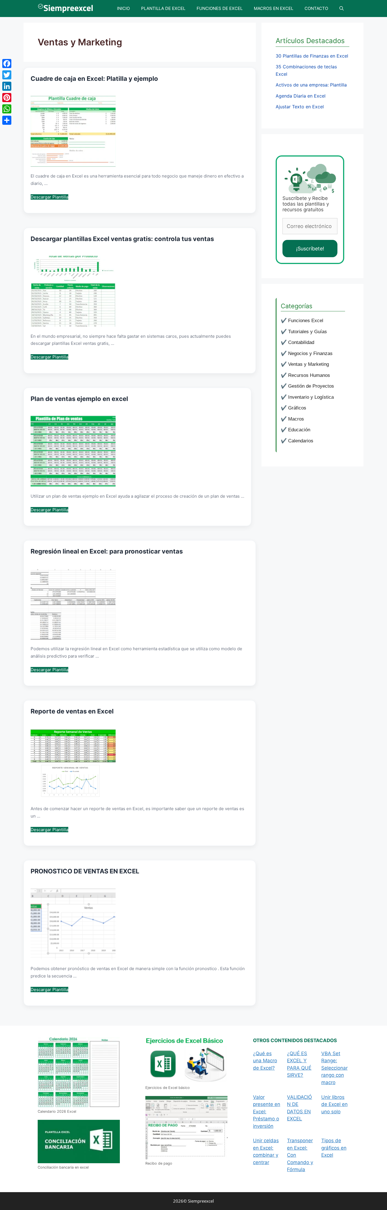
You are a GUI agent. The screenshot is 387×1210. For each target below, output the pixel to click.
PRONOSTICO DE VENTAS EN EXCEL (85, 871)
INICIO (123, 8)
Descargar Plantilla (49, 197)
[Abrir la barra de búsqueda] (341, 8)
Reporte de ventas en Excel (72, 711)
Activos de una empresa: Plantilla (311, 85)
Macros (296, 419)
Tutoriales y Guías (307, 331)
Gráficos (297, 408)
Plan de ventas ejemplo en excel (79, 398)
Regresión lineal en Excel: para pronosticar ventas (107, 551)
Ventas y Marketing (308, 364)
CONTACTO (316, 8)
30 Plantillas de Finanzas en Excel (312, 56)
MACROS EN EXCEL (273, 8)
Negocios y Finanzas (310, 353)
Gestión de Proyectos (311, 386)
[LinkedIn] (6, 86)
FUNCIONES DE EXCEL (220, 8)
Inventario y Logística (311, 397)
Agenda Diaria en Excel (301, 96)
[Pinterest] (6, 97)
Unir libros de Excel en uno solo (334, 1104)
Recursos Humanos (309, 375)
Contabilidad (301, 342)
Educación (299, 429)
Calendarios (300, 441)
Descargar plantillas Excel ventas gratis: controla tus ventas (122, 238)
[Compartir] (6, 120)
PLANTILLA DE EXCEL (163, 8)
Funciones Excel (305, 320)
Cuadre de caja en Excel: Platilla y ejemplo (94, 78)
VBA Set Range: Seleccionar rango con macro (334, 1068)
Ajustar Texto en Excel (300, 106)
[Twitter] (6, 75)
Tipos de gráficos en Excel (333, 1148)
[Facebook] (6, 63)
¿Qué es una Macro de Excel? (265, 1061)
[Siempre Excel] (67, 8)
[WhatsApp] (6, 109)
